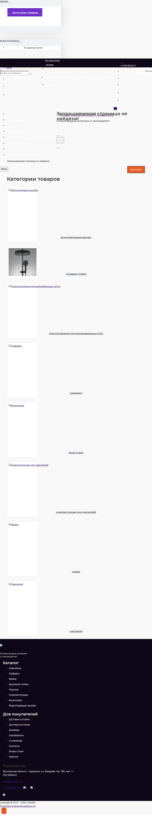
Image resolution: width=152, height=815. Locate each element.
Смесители (76, 631)
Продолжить (136, 169)
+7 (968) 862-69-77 (13, 788)
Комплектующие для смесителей (76, 512)
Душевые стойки (76, 274)
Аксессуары (76, 453)
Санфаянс (76, 393)
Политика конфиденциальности (17, 806)
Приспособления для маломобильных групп (76, 333)
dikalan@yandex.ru (12, 781)
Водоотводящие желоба (76, 237)
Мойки (76, 572)
